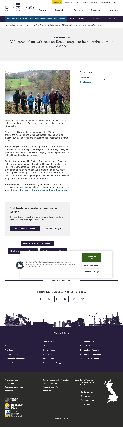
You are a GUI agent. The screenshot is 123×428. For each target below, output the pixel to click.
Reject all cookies (91, 265)
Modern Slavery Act (50, 387)
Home (7, 25)
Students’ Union (87, 346)
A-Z (6, 341)
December (43, 25)
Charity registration (50, 383)
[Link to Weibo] (82, 299)
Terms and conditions (14, 387)
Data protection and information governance (61, 380)
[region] (66, 264)
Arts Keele (9, 350)
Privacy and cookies (13, 380)
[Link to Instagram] (66, 299)
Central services (11, 354)
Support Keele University (90, 354)
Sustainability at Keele (89, 358)
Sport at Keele (48, 358)
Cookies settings (91, 272)
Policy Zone (47, 391)
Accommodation (11, 346)
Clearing (56, 2)
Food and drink (11, 363)
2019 (35, 25)
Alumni (85, 2)
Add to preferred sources (25, 228)
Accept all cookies (91, 257)
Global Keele (105, 2)
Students (67, 2)
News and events (17, 25)
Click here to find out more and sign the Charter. (43, 190)
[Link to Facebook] (40, 299)
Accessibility (10, 383)
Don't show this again (53, 229)
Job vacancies (49, 341)
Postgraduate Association (91, 350)
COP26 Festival (95, 18)
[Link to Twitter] (49, 299)
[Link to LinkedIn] (74, 299)
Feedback (9, 391)
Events (81, 18)
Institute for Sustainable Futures (36, 243)
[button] (115, 2)
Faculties (94, 2)
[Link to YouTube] (57, 299)
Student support (87, 341)
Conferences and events (15, 358)
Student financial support (53, 363)
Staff (76, 2)
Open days (47, 354)
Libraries (46, 346)
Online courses (49, 350)
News (72, 18)
